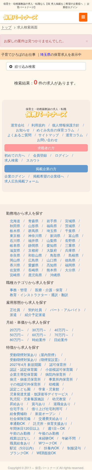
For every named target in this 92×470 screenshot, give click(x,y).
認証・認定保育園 (23, 369)
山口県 (52, 260)
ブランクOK (19, 452)
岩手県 (52, 220)
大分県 (70, 269)
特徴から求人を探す (22, 347)
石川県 (15, 240)
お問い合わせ (47, 139)
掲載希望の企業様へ (48, 176)
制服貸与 (74, 447)
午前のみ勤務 (20, 433)
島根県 (73, 255)
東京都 (15, 235)
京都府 (33, 250)
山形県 (33, 225)
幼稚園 (54, 384)
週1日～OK (56, 428)
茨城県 (70, 225)
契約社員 (35, 309)
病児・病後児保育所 (25, 379)
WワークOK (48, 443)
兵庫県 (70, 250)
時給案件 (39, 339)
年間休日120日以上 (25, 428)
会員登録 (40, 155)
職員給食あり (20, 443)
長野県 (70, 240)
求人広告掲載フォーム (21, 181)
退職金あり (62, 403)
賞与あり (38, 403)
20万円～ (17, 329)
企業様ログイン (76, 5)
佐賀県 (15, 269)
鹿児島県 (35, 274)
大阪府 (52, 250)
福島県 (52, 225)
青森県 (33, 220)
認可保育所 (57, 364)
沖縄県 (55, 274)
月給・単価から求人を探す (28, 322)
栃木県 (15, 230)
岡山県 (15, 260)
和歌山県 (35, 255)
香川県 (15, 265)
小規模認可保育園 (59, 369)
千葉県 (70, 230)
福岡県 (70, 265)
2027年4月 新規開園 (25, 364)
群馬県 (33, 230)
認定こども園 (20, 389)
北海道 (15, 220)
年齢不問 (69, 438)
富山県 (73, 235)
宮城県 (70, 220)
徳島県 (70, 260)
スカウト (33, 160)
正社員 (15, 309)
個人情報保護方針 (65, 125)
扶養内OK (51, 447)
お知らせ (23, 129)
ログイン (62, 155)
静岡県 (33, 245)
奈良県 (15, 255)
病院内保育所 (55, 374)
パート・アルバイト (65, 309)
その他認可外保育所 (25, 384)
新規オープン (45, 413)
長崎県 (33, 269)
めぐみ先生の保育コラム (55, 129)
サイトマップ (48, 134)
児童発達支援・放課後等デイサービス (39, 393)
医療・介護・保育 (49, 289)
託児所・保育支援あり (50, 423)
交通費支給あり (51, 418)
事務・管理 (18, 289)
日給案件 (61, 339)
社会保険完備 (20, 418)
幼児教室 (59, 398)
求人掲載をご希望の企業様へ (67, 3)
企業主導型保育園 (23, 374)
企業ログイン (14, 176)
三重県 (70, 245)
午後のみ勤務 (49, 433)
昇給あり (17, 403)
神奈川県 (35, 235)
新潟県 (55, 235)
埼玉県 (45, 54)
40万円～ (61, 329)
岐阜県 (15, 245)
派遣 (13, 314)
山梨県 (52, 240)
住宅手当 (17, 408)
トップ (6, 27)
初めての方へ (14, 155)
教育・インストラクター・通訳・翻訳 (39, 294)
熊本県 (52, 269)
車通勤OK (17, 423)
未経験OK (46, 438)
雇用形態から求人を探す (26, 302)
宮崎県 (15, 274)
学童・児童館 (49, 389)
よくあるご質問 (19, 134)
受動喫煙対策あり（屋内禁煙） (34, 354)
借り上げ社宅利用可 (47, 408)
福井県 (33, 240)
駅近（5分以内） (23, 447)
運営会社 (18, 125)
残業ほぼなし (20, 438)
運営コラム (74, 134)
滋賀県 (15, 250)
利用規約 (38, 125)
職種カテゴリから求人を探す (30, 282)
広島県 (33, 260)
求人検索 (11, 160)
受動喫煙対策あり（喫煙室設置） (35, 359)
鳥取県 (55, 255)
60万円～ (39, 334)
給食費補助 (18, 413)
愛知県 (52, 245)
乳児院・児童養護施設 (27, 398)
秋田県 (15, 225)
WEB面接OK (46, 452)
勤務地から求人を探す (24, 213)
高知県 (52, 265)
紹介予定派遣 (35, 314)
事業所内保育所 (61, 379)
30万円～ (39, 329)
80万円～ (17, 339)
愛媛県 (33, 265)
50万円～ (17, 334)
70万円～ (61, 334)
